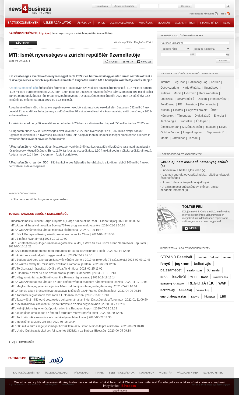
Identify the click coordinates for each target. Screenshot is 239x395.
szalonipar (194, 270)
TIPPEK (100, 22)
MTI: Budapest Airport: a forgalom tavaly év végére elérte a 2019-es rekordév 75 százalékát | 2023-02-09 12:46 (81, 259)
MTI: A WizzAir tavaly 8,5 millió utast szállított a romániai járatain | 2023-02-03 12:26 (63, 264)
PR (180, 104)
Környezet (167, 115)
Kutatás (165, 93)
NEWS (226, 22)
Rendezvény (218, 98)
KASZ (204, 277)
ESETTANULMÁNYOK (122, 22)
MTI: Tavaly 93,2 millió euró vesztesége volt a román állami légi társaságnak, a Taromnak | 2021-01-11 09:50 (79, 299)
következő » (26, 341)
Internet (165, 82)
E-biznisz (190, 93)
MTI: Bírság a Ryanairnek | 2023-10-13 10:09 (39, 238)
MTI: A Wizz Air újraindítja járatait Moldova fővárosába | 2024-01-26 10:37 (57, 230)
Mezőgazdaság (192, 126)
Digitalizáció (202, 115)
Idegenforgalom (193, 132)
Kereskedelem (208, 93)
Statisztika (186, 121)
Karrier (215, 82)
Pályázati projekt (196, 110)
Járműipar (178, 138)
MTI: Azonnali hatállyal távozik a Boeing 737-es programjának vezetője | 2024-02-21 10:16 (68, 225)
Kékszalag (167, 290)
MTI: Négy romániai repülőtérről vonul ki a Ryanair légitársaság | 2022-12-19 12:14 (63, 277)
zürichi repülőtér (123, 42)
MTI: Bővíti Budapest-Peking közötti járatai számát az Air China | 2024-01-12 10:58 (63, 234)
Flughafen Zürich (143, 42)
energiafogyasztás (173, 296)
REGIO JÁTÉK (201, 283)
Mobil (177, 93)
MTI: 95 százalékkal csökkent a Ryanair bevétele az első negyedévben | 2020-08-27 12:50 (68, 304)
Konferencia (208, 104)
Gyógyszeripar (170, 87)
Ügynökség (211, 87)
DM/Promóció (185, 98)
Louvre (195, 296)
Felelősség (168, 104)
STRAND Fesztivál (176, 257)
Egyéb (223, 126)
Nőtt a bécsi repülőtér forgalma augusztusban (39, 199)
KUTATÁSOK (146, 22)
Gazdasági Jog (197, 82)
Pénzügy (191, 104)
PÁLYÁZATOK (83, 22)
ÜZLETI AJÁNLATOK (57, 22)
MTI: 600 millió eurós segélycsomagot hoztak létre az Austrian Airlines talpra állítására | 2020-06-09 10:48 (77, 326)
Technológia (168, 121)
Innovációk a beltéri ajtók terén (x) (183, 170)
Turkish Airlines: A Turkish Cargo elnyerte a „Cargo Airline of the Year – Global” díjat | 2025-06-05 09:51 (76, 221)
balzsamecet (171, 270)
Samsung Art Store (172, 283)
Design (202, 98)
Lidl (223, 296)
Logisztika (167, 98)
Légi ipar (44, 33)
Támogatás (184, 115)
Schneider (213, 270)
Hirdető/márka (191, 87)
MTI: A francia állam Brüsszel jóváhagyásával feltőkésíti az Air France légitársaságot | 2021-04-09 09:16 (76, 290)
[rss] (225, 13)
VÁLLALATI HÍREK (185, 22)
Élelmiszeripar (170, 126)
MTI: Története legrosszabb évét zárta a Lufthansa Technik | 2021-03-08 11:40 (60, 295)
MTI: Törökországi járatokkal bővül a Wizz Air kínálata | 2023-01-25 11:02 (56, 268)
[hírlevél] (204, 13)
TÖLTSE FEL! (193, 206)
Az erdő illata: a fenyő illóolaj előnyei (185, 182)
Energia (219, 115)
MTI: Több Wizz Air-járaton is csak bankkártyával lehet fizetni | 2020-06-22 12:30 (61, 317)
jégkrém (182, 264)
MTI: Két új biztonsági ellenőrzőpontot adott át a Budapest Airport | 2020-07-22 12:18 (64, 308)
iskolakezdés (220, 277)
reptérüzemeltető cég (24, 88)
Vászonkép (203, 290)
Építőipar (201, 121)
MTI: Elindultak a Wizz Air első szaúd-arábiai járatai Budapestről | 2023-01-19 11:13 (63, 273)
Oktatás (178, 110)
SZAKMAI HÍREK (209, 22)
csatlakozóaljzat (208, 257)
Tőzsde (193, 138)
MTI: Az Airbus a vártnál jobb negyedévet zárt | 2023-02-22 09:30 (51, 255)
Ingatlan (210, 126)
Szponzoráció (215, 132)
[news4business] (29, 9)
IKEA (164, 277)
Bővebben (128, 386)
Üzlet (214, 110)
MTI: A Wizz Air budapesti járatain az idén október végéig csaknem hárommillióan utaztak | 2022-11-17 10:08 (79, 282)
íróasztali (209, 296)
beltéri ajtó (202, 264)
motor (227, 257)
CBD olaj (185, 290)
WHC (193, 277)
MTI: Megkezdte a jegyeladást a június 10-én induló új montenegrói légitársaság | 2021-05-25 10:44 (74, 286)
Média (165, 138)
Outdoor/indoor (170, 132)
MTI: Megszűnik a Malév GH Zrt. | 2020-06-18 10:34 (43, 321)
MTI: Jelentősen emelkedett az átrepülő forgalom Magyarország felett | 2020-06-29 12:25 (67, 313)
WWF (222, 283)
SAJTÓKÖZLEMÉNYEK (23, 22)
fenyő (165, 264)
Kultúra (165, 110)
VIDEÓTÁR (164, 22)
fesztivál (179, 277)
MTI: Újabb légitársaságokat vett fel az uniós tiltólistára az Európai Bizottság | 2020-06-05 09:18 (71, 330)
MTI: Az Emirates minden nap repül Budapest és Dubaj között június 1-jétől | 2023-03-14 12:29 (70, 251)
